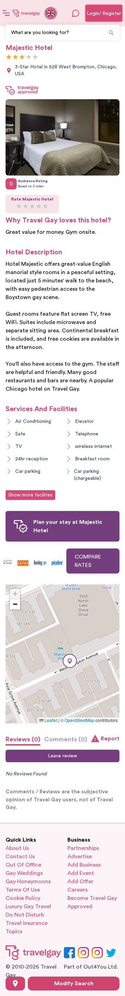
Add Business (84, 865)
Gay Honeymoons (28, 881)
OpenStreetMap (79, 720)
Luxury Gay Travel (28, 906)
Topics (14, 931)
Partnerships (83, 848)
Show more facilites (30, 495)
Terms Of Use (23, 890)
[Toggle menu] (6, 13)
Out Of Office (23, 865)
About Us (17, 848)
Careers (77, 890)
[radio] (9, 57)
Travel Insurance (27, 923)
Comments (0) (65, 739)
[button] (69, 661)
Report (110, 738)
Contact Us (20, 856)
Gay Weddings (24, 873)
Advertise (79, 856)
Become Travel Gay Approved (92, 902)
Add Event (80, 873)
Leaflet (50, 720)
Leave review (62, 756)
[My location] (15, 983)
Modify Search (73, 983)
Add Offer (80, 881)
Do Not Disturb (25, 915)
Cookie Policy (23, 898)
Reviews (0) (23, 739)
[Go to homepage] (26, 13)
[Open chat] (76, 13)
